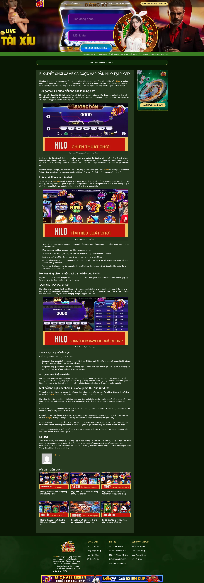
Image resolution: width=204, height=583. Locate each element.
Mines (106, 170)
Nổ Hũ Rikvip (76, 4)
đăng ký (49, 418)
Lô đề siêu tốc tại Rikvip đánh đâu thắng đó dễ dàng (114, 521)
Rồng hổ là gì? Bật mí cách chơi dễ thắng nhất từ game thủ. (84, 521)
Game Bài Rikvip (106, 4)
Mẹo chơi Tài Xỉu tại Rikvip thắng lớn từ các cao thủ (84, 493)
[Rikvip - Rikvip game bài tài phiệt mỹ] (46, 3)
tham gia (56, 181)
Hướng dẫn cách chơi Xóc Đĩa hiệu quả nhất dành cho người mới (52, 522)
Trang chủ (94, 62)
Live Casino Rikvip (122, 4)
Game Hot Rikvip (90, 4)
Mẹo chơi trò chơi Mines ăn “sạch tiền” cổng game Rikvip (114, 493)
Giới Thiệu (64, 4)
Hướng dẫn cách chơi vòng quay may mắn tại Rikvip (53, 493)
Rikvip (118, 81)
